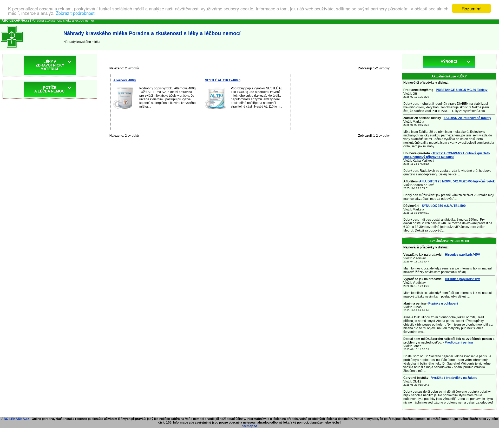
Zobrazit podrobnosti (76, 13)
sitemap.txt (249, 426)
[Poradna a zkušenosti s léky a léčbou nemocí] (12, 48)
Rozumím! (472, 8)
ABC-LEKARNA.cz (15, 419)
